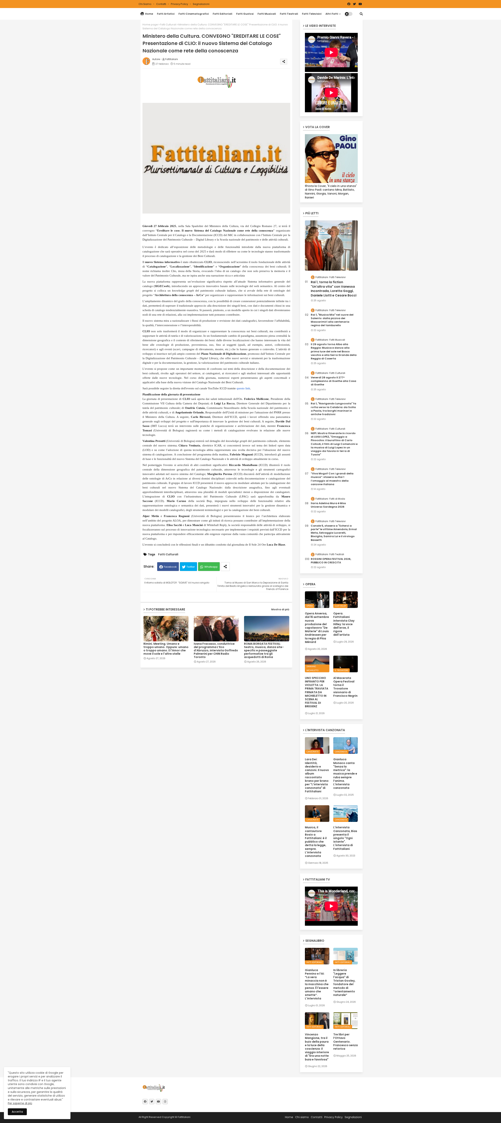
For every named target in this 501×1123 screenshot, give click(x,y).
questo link (243, 388)
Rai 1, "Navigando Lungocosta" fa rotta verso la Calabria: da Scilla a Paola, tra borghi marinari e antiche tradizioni (333, 409)
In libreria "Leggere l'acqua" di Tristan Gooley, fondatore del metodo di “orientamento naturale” (344, 982)
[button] (361, 14)
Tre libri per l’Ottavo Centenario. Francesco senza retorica (345, 1041)
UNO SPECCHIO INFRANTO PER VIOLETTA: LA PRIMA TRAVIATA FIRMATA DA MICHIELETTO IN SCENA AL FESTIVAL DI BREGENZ (316, 692)
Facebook (170, 567)
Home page (150, 24)
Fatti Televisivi (312, 14)
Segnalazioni (201, 4)
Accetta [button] (17, 1112)
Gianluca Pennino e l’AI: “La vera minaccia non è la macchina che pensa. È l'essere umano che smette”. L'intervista (317, 984)
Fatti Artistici (166, 14)
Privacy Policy (180, 4)
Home (148, 14)
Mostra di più (280, 609)
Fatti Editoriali (222, 14)
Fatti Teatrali (289, 14)
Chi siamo (145, 4)
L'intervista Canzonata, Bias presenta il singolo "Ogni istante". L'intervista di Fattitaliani (345, 838)
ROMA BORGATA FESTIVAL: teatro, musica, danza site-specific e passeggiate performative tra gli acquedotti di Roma (264, 650)
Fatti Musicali (267, 14)
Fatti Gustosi (245, 14)
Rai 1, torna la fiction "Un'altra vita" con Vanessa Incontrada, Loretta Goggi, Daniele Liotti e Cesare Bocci (333, 288)
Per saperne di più (20, 1103)
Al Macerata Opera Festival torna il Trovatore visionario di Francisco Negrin (345, 686)
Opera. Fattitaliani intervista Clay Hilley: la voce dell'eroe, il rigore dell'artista (343, 624)
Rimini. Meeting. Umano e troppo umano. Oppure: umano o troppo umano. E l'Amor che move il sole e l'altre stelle (165, 648)
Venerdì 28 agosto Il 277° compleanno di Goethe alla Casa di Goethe (333, 381)
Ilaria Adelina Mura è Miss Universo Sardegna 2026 (328, 505)
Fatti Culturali (168, 24)
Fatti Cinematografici (193, 14)
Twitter (191, 567)
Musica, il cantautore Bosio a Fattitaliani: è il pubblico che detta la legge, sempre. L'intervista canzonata (316, 842)
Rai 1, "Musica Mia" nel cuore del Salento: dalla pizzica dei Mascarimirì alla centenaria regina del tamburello (332, 320)
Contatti (161, 4)
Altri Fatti (331, 14)
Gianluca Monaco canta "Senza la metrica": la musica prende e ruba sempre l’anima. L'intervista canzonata (345, 774)
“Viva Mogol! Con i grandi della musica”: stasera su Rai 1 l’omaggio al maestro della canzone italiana (332, 479)
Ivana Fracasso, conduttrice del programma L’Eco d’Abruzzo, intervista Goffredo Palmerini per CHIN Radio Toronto (216, 650)
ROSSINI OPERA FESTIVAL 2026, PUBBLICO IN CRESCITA (331, 560)
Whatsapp (211, 567)
